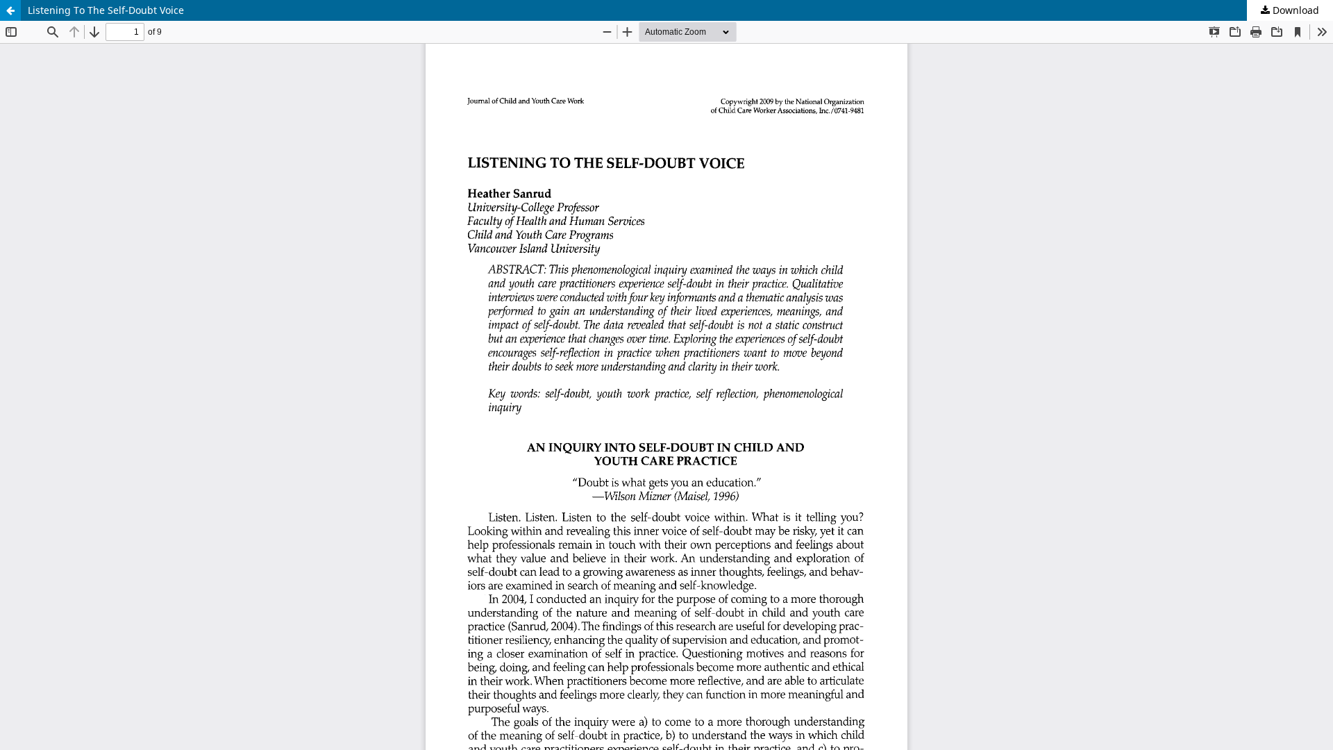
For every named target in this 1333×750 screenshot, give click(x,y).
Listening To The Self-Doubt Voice (106, 10)
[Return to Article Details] (10, 10)
